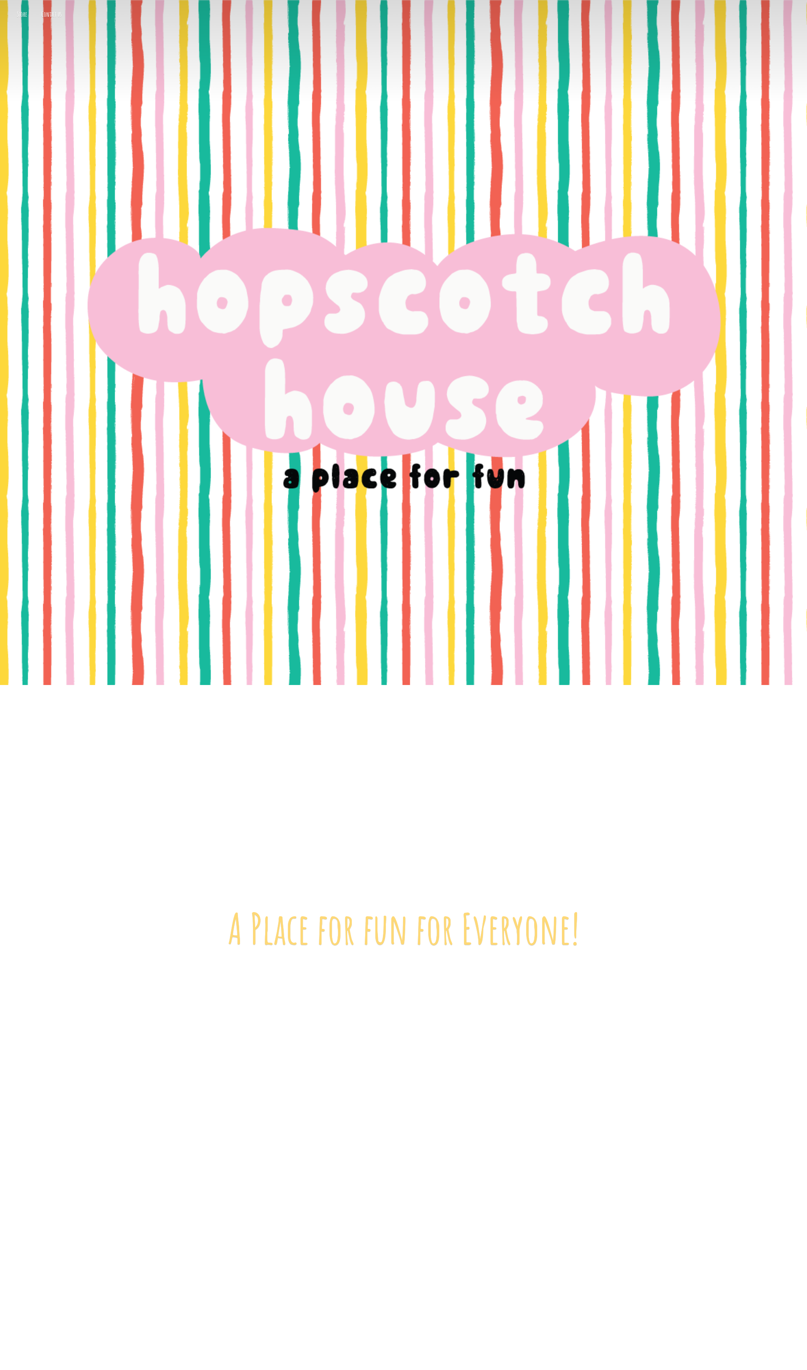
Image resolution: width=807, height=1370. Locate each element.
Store (22, 14)
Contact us (51, 14)
